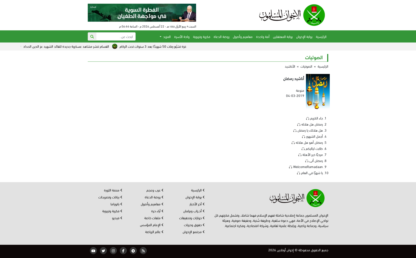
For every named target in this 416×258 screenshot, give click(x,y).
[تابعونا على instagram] (113, 250)
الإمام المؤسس (150, 224)
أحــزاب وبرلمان (193, 210)
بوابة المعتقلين (283, 36)
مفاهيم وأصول (243, 36)
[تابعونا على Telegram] (133, 250)
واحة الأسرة (182, 36)
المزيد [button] (166, 36)
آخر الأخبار (196, 203)
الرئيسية (321, 36)
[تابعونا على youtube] (93, 250)
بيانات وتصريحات (109, 196)
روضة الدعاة (221, 36)
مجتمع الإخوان (193, 231)
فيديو (116, 217)
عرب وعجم (153, 189)
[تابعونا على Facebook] (123, 250)
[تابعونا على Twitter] (103, 250)
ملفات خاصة (152, 217)
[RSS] (143, 250)
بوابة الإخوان (304, 36)
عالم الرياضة (153, 231)
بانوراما (115, 203)
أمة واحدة (263, 36)
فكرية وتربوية (201, 36)
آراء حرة (156, 210)
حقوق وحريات (193, 224)
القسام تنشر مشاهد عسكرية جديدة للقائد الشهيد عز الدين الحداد (75, 46)
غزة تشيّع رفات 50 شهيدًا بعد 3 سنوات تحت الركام (161, 46)
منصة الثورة (112, 189)
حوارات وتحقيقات (191, 217)
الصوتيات (306, 66)
